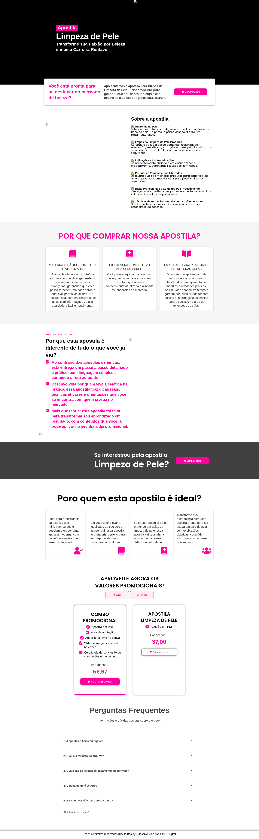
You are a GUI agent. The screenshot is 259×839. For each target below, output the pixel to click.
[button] (129, 741)
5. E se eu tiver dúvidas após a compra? (89, 800)
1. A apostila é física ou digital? (83, 741)
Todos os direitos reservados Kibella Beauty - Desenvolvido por (129, 834)
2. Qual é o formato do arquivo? (83, 755)
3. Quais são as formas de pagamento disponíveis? (96, 770)
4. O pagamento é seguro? (80, 785)
